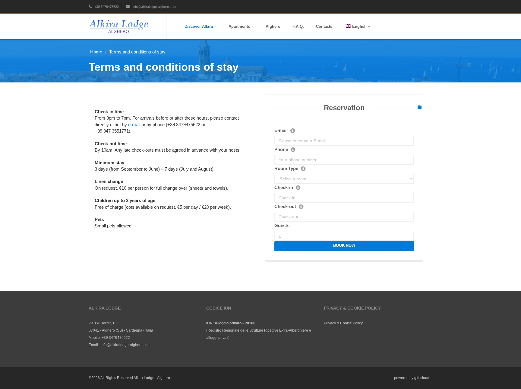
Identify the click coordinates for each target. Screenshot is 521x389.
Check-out (285, 206)
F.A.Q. (298, 26)
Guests (281, 225)
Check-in (283, 187)
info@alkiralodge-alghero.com (154, 6)
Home (96, 51)
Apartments (240, 26)
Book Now (344, 245)
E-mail (281, 130)
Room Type (286, 168)
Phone (281, 149)
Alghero (273, 26)
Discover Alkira (199, 26)
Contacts (324, 26)
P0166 (250, 323)
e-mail (134, 124)
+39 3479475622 (106, 6)
